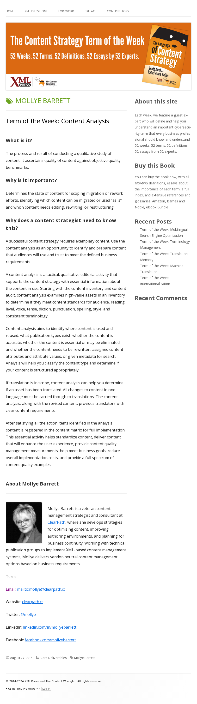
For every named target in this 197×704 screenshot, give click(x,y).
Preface (90, 11)
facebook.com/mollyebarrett (50, 640)
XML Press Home (36, 11)
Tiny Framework (27, 688)
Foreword (66, 11)
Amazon (158, 201)
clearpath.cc (32, 601)
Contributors (118, 11)
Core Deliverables (54, 657)
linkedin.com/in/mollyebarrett (49, 627)
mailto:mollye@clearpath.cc (41, 589)
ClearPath (56, 522)
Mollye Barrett (84, 657)
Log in (46, 688)
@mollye (28, 614)
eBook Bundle (157, 207)
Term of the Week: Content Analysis (57, 120)
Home (10, 11)
